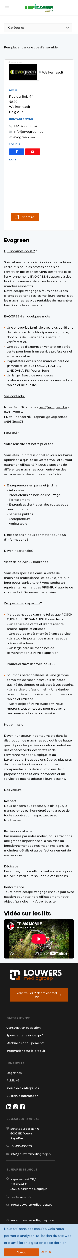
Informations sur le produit (25, 1051)
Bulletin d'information (22, 1096)
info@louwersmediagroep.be (31, 1204)
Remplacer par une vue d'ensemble (31, 47)
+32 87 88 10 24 (25, 126)
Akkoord (21, 1252)
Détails (45, 1252)
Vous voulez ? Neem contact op (37, 994)
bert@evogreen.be (53, 407)
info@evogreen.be (28, 132)
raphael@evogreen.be (50, 417)
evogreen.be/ (24, 137)
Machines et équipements (25, 1043)
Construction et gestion (23, 1027)
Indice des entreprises (22, 1088)
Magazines (14, 1073)
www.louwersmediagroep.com (32, 1220)
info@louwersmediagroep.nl (31, 1154)
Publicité (12, 1080)
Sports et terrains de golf (24, 1035)
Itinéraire (27, 217)
